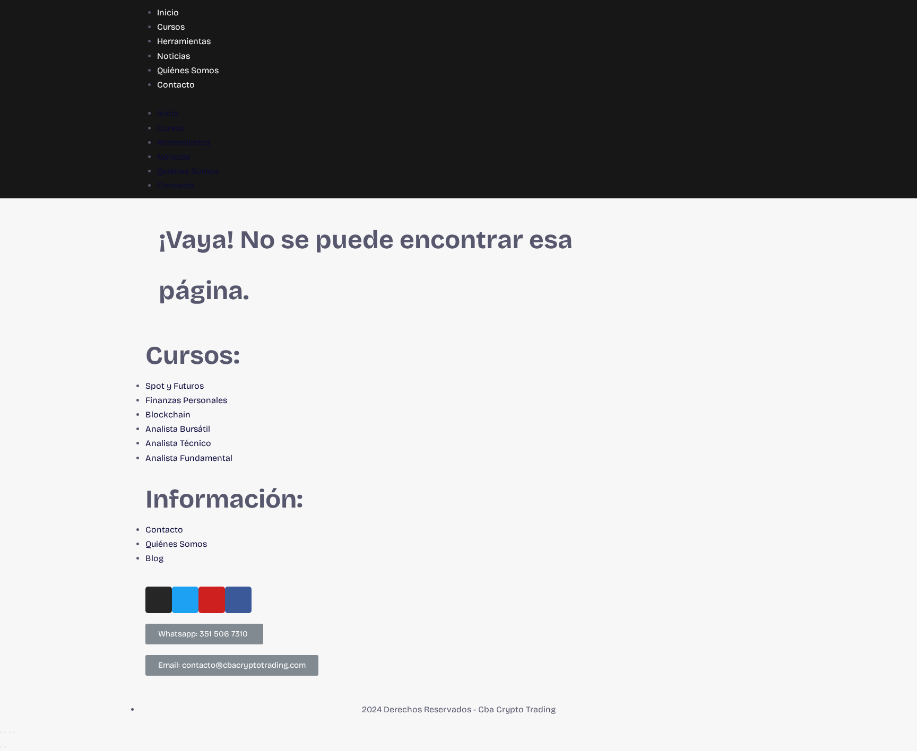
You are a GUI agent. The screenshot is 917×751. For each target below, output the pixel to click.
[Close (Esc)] (1, 732)
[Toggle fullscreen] (9, 732)
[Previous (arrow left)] (1, 747)
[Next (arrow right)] (5, 747)
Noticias (173, 56)
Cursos (171, 27)
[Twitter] (185, 600)
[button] (458, 99)
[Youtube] (211, 600)
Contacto (176, 85)
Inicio (168, 12)
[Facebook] (238, 600)
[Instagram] (158, 600)
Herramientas (184, 41)
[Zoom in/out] (14, 732)
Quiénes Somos (188, 70)
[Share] (5, 732)
